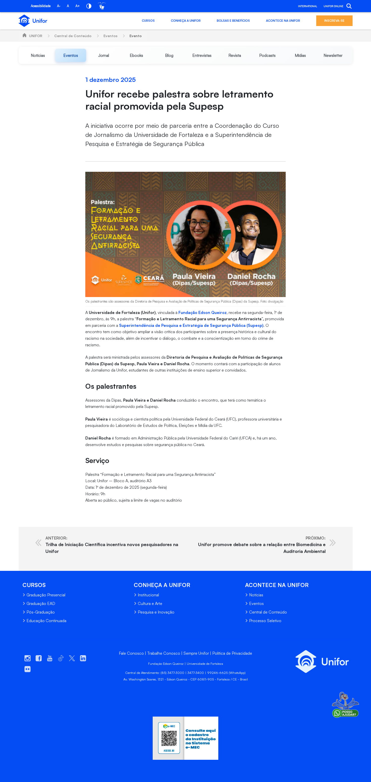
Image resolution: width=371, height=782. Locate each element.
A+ (77, 6)
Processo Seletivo (265, 620)
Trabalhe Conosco (163, 653)
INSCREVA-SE (334, 20)
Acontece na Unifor (283, 20)
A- (58, 6)
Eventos (110, 36)
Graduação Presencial (45, 594)
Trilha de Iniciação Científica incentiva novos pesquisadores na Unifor (111, 544)
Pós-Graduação (40, 612)
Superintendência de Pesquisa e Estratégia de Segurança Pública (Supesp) (190, 325)
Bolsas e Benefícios (233, 20)
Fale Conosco (131, 653)
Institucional (148, 594)
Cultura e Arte (150, 603)
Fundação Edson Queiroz (202, 312)
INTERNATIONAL (307, 6)
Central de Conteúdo (72, 36)
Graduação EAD (40, 603)
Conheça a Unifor (186, 20)
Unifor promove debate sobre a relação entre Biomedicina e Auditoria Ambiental (262, 544)
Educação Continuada (46, 620)
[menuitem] (38, 55)
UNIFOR (35, 36)
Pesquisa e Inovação (156, 612)
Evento (135, 36)
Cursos (148, 20)
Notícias (256, 594)
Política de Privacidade (232, 653)
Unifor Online (333, 6)
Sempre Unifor (196, 653)
